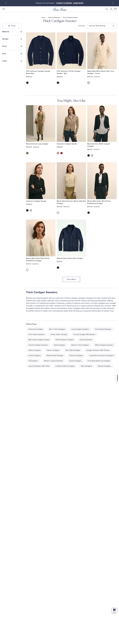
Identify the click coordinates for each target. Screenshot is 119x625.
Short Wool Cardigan (73, 350)
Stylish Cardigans (34, 350)
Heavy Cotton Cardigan (59, 334)
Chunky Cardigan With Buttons (84, 334)
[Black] (88, 155)
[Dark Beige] (58, 153)
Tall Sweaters (33, 361)
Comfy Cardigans (34, 355)
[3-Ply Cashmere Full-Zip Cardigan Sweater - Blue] (71, 50)
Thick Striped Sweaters (103, 329)
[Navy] (58, 267)
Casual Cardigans (75, 361)
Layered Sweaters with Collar (39, 366)
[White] (58, 212)
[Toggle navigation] (3, 9)
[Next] (113, 3)
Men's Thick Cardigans (57, 329)
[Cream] (88, 82)
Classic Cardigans (53, 350)
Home (43, 17)
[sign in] (111, 9)
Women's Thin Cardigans (80, 345)
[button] (107, 9)
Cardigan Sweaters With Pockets (97, 350)
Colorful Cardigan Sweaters (38, 345)
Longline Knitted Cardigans (65, 366)
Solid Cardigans (59, 345)
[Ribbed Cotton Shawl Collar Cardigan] (71, 238)
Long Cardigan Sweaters (80, 329)
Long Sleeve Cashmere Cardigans (101, 355)
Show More (71, 279)
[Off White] (92, 155)
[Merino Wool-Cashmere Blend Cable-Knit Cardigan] (71, 180)
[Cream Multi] (27, 153)
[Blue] (58, 82)
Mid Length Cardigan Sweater (39, 340)
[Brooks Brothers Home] (59, 9)
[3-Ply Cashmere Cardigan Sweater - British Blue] (40, 50)
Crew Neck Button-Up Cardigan (99, 361)
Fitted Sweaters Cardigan (65, 340)
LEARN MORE (78, 3)
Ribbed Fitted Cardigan (55, 355)
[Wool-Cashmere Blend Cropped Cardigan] (102, 123)
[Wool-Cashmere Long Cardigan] (40, 123)
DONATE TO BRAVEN (64, 3)
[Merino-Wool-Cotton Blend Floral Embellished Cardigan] (102, 180)
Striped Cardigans (104, 366)
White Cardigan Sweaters (104, 345)
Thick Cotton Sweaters (36, 334)
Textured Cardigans (76, 355)
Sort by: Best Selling (97, 26)
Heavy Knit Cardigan (35, 329)
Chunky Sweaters (86, 340)
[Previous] (6, 3)
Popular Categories (54, 17)
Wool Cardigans (86, 366)
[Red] (61, 153)
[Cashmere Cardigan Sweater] (71, 123)
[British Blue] (27, 82)
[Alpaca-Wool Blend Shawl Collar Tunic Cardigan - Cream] (102, 50)
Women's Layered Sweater (53, 361)
